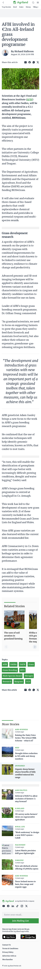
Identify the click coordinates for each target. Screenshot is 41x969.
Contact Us (6, 945)
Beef (15, 7)
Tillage (35, 7)
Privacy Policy (7, 952)
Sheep (28, 7)
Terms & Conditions (10, 948)
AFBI (29, 99)
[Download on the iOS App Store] (10, 936)
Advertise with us (9, 956)
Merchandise (7, 959)
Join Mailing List (20, 920)
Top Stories (6, 7)
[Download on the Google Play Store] (29, 936)
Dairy (21, 7)
